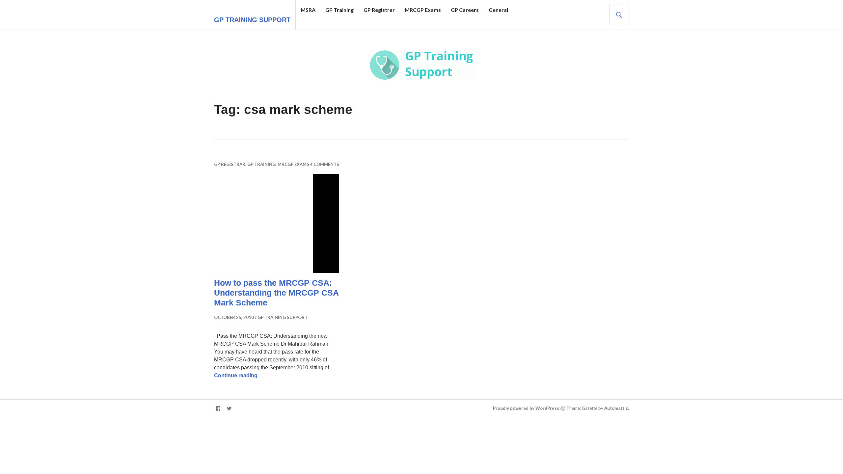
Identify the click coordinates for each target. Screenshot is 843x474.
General (498, 10)
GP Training (339, 10)
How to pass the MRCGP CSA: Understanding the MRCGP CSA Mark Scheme (276, 292)
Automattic (616, 408)
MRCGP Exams (423, 10)
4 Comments (324, 164)
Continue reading (236, 375)
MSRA (308, 10)
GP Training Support (252, 19)
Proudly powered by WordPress (526, 408)
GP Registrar (379, 10)
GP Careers (465, 10)
